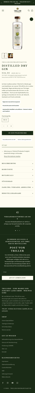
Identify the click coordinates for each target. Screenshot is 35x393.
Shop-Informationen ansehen (12, 156)
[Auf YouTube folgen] (12, 383)
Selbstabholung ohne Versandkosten (12, 339)
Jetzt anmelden (17, 278)
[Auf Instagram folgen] (8, 383)
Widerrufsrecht (6, 377)
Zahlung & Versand (7, 374)
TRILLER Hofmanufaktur (14, 62)
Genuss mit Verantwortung (9, 342)
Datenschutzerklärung (8, 364)
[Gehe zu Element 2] (10, 55)
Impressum (5, 361)
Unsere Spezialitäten (8, 321)
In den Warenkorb (17, 133)
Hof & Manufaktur (7, 327)
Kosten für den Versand (16, 75)
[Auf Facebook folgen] (3, 383)
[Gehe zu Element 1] (4, 55)
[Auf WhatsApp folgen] (17, 383)
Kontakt (4, 352)
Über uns (4, 349)
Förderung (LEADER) (7, 346)
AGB (3, 371)
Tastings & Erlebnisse (8, 324)
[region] (17, 219)
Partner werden (6, 330)
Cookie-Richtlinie (6, 368)
